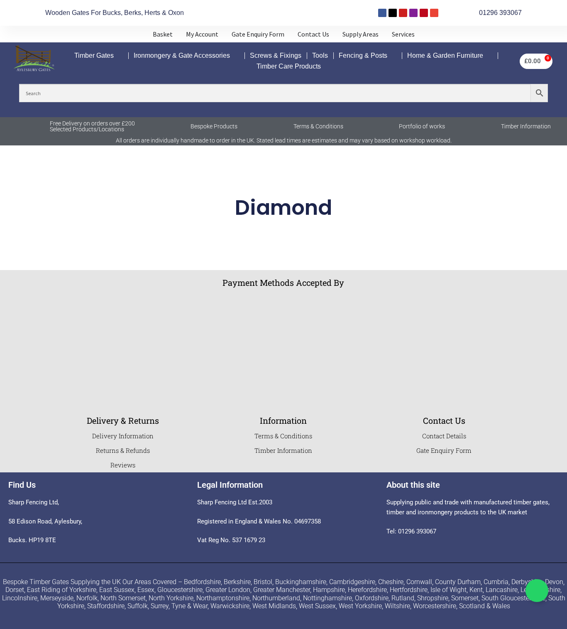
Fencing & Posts (363, 55)
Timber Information (526, 126)
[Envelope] (434, 13)
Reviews (122, 465)
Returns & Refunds (123, 450)
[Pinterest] (424, 13)
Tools (320, 55)
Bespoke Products (214, 126)
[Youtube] (403, 13)
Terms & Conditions (318, 126)
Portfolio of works (422, 126)
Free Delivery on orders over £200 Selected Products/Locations (92, 126)
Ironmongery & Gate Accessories (182, 55)
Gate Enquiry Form (444, 450)
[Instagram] (413, 13)
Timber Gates (94, 55)
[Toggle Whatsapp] (536, 590)
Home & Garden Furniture (445, 55)
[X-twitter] (393, 13)
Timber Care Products (289, 66)
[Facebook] (382, 13)
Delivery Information (123, 436)
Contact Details (444, 436)
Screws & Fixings (275, 55)
